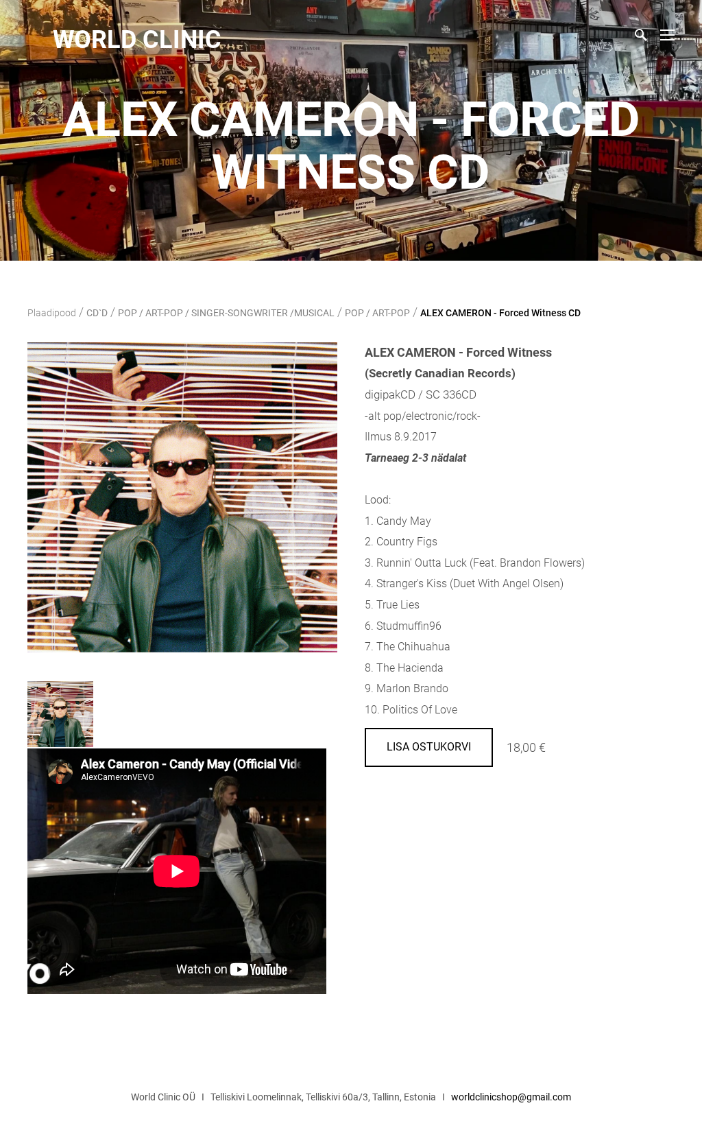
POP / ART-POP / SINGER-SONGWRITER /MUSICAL (226, 312)
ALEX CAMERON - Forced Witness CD (500, 312)
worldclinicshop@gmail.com (511, 1096)
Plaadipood (51, 312)
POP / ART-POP (377, 312)
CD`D (97, 312)
